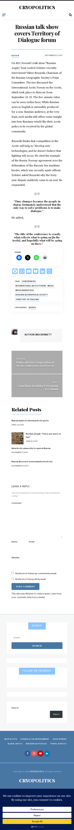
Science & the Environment (34, 739)
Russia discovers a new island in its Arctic (32, 461)
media (51, 286)
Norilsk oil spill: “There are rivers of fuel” (43, 435)
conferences (29, 281)
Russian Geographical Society (31, 295)
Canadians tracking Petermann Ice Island (38, 387)
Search (15, 708)
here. (38, 102)
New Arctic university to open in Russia (31, 448)
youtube (41, 753)
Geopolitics (10, 739)
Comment (17, 503)
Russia (15, 55)
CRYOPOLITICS (37, 7)
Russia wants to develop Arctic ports (30, 420)
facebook (27, 753)
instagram (34, 753)
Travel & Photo (58, 744)
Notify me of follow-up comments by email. (36, 573)
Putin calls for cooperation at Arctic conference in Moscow (35, 364)
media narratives (24, 290)
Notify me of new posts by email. (30, 579)
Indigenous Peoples (36, 744)
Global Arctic (15, 744)
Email (32, 542)
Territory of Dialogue (27, 299)
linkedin (47, 753)
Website (15, 557)
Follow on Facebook (37, 670)
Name (15, 542)
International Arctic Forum (30, 286)
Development (60, 739)
